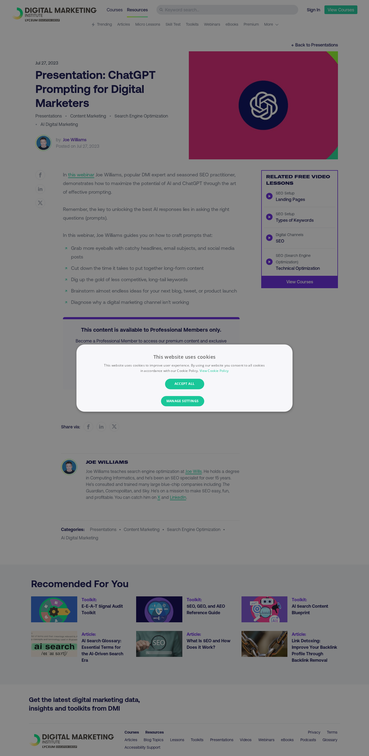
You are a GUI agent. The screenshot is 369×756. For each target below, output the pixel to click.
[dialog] (184, 378)
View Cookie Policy (214, 370)
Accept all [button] (185, 384)
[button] (184, 401)
